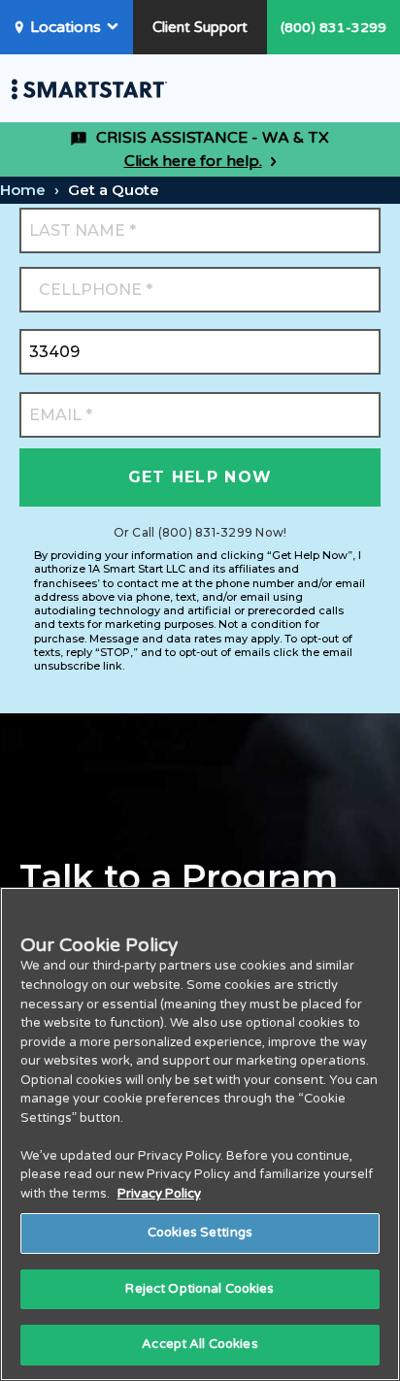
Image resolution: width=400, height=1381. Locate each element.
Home (23, 190)
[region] (200, 1134)
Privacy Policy (159, 1193)
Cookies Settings (200, 1232)
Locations (65, 27)
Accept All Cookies (199, 1344)
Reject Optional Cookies (199, 1289)
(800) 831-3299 (333, 27)
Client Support (200, 27)
